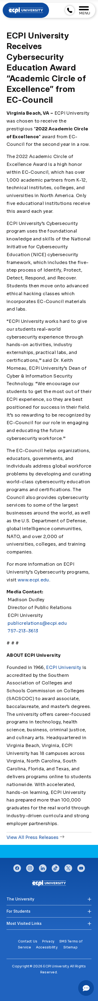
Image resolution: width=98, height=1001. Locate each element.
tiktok (55, 866)
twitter (68, 866)
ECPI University (63, 667)
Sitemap (70, 947)
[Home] (49, 883)
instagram (30, 866)
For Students (18, 911)
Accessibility (47, 947)
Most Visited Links (24, 923)
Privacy (48, 941)
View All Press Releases (33, 837)
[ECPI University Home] (25, 10)
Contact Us (27, 941)
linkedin (43, 866)
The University (20, 899)
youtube (81, 866)
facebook (17, 866)
